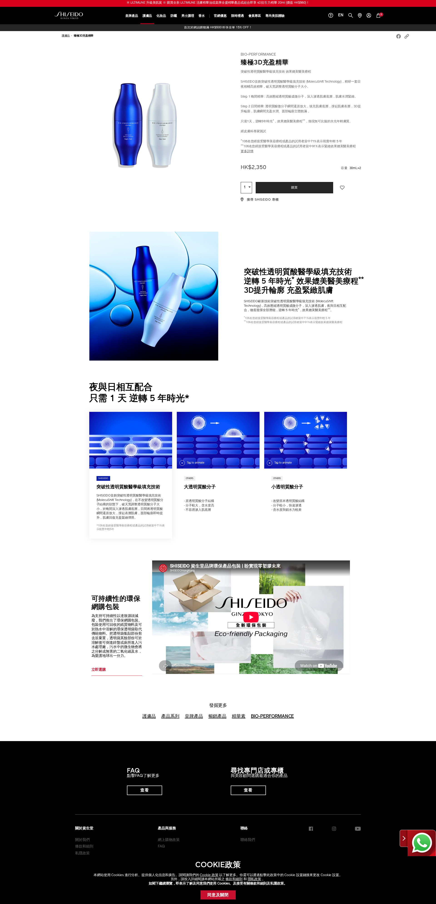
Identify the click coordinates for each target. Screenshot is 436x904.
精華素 (238, 716)
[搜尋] (350, 16)
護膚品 (147, 16)
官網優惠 (220, 16)
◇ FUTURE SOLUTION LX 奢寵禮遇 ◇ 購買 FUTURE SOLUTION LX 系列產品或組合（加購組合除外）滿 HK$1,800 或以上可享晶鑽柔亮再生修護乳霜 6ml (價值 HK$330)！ (218, 3)
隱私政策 (254, 879)
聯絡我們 (247, 840)
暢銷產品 (217, 716)
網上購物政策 (168, 840)
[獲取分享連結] (406, 37)
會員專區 (254, 16)
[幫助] (330, 16)
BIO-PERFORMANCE (272, 716)
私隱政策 (82, 853)
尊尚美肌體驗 (274, 16)
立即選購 (99, 670)
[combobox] (246, 187)
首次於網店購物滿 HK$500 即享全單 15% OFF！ (218, 27)
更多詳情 (247, 151)
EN (340, 15)
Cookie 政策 (209, 875)
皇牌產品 (131, 16)
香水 (201, 16)
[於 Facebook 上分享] (398, 37)
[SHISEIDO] (68, 15)
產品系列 (170, 716)
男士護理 (187, 16)
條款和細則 (234, 879)
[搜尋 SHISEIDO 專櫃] (360, 16)
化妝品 (161, 16)
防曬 (174, 16)
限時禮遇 (237, 16)
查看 (144, 791)
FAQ (161, 846)
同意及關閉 (218, 895)
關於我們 (82, 840)
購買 (294, 187)
